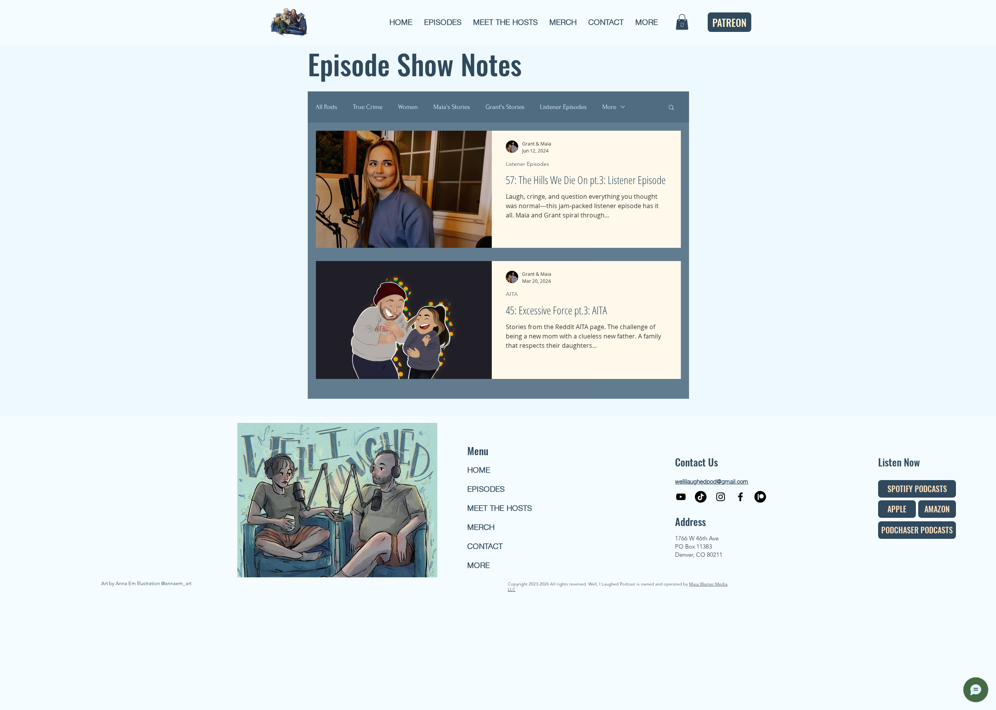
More (609, 106)
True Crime (367, 106)
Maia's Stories (451, 106)
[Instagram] (720, 497)
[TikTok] (701, 497)
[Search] (680, 22)
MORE (478, 565)
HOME (478, 470)
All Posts (326, 106)
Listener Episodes (563, 106)
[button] (442, 22)
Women (408, 106)
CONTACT (485, 546)
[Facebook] (740, 497)
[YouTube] (681, 497)
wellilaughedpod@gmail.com (711, 481)
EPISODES (486, 489)
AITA (512, 294)
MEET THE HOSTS (495, 508)
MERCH (480, 527)
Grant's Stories (505, 106)
